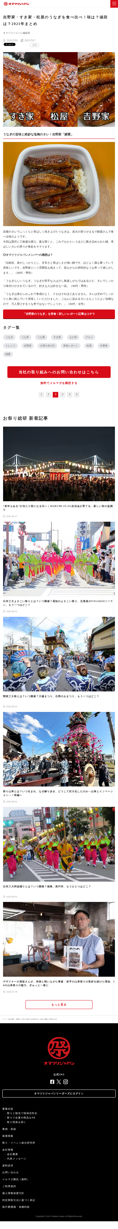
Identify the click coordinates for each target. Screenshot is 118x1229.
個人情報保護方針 (13, 1193)
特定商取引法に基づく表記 (18, 1200)
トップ (4, 1019)
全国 (34, 45)
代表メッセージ (16, 1158)
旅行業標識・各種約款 (16, 1207)
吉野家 (27, 345)
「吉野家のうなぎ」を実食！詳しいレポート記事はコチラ (59, 313)
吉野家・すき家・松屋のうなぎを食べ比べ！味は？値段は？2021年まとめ (36, 1019)
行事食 (104, 345)
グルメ (89, 337)
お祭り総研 (11, 1019)
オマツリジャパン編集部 (16, 33)
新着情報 (7, 1136)
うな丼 (25, 337)
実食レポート (70, 345)
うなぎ (9, 337)
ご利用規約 (9, 1186)
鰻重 (8, 354)
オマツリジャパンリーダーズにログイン (59, 1093)
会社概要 (12, 1154)
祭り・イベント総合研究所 (18, 1142)
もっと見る (59, 1004)
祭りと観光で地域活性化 (22, 1113)
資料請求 (7, 1165)
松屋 (89, 345)
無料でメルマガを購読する (59, 383)
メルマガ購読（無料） (16, 1179)
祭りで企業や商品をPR (21, 1117)
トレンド (10, 345)
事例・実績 (9, 1129)
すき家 (57, 337)
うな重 (41, 337)
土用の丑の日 (47, 345)
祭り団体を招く (16, 1122)
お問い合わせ (10, 1172)
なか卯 (73, 337)
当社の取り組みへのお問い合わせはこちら (59, 372)
